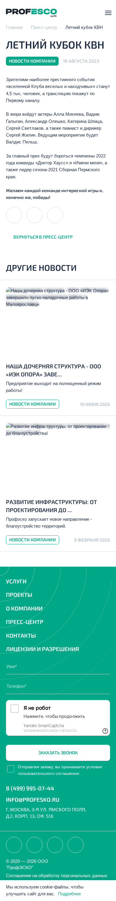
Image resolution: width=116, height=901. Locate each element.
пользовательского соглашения (48, 773)
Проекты (19, 594)
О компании (24, 608)
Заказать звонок (58, 752)
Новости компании (32, 404)
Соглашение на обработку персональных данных (56, 875)
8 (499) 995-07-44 (30, 788)
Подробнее (69, 893)
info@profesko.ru (32, 799)
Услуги (16, 581)
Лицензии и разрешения (42, 648)
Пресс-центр (24, 621)
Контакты (21, 635)
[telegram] (34, 215)
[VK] (14, 215)
